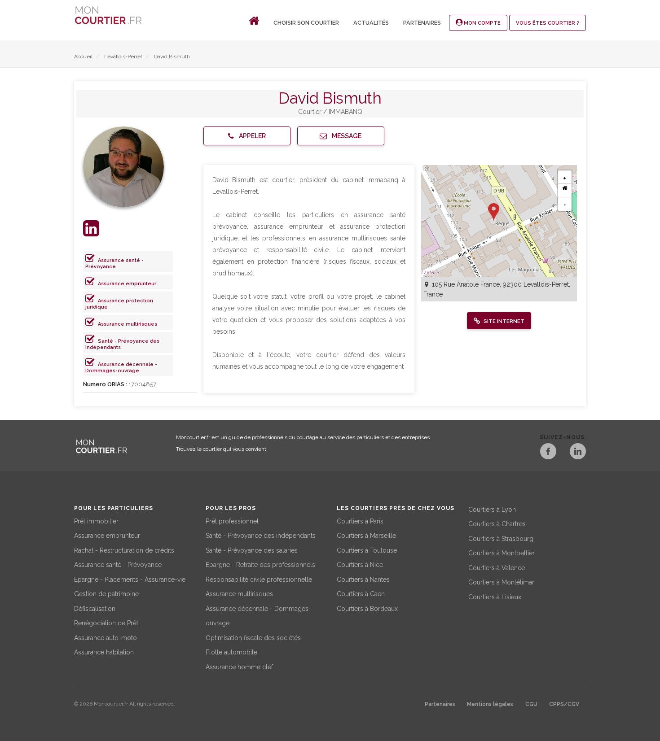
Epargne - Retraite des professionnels (260, 564)
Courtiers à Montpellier (501, 553)
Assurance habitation (104, 652)
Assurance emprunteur (127, 284)
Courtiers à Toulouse (367, 550)
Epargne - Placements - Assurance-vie (129, 579)
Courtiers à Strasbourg (500, 538)
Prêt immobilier (96, 521)
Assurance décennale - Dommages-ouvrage (121, 368)
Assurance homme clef (239, 667)
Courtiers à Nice (360, 564)
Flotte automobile (231, 652)
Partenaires (422, 22)
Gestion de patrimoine (106, 593)
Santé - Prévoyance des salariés (252, 550)
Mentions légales (490, 704)
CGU (531, 704)
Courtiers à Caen (361, 593)
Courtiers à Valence (496, 567)
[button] (246, 135)
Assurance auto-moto (105, 637)
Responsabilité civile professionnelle (259, 579)
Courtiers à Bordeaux (367, 608)
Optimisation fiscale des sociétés (253, 637)
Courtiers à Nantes (363, 579)
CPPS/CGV (564, 704)
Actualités (371, 22)
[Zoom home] (565, 190)
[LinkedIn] (578, 452)
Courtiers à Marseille (366, 535)
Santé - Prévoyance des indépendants (261, 535)
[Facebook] (548, 452)
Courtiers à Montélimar (501, 582)
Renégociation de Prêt (106, 623)
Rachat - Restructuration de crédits (124, 550)
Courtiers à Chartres (497, 523)
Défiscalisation (94, 608)
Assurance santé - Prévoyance (114, 263)
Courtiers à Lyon (492, 509)
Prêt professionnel (232, 521)
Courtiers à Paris (360, 521)
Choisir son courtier (306, 22)
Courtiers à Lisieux (494, 597)
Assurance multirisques (127, 324)
